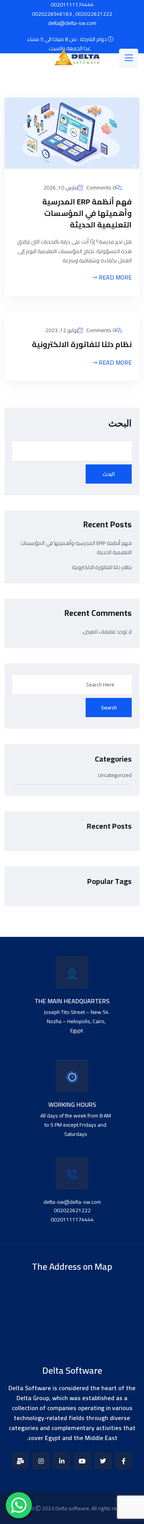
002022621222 (93, 14)
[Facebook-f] (123, 1461)
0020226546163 (52, 14)
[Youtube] (82, 1461)
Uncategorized (115, 776)
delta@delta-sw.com (72, 23)
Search (109, 708)
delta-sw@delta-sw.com (72, 1202)
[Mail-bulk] (20, 1461)
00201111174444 (72, 1219)
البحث (120, 423)
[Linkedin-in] (61, 1461)
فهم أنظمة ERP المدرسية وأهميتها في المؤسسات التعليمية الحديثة (87, 213)
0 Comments (101, 187)
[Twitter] (103, 1461)
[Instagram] (41, 1461)
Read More (114, 278)
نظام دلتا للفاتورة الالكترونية (82, 344)
